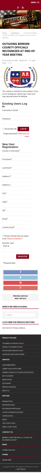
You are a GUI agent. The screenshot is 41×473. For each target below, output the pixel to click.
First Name (7, 159)
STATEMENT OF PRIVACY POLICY (13, 343)
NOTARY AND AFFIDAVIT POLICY (12, 351)
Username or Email (10, 110)
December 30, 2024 (11, 60)
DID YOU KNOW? (7, 376)
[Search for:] (20, 315)
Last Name (7, 167)
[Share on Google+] (20, 288)
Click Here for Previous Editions (13, 328)
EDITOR (24, 60)
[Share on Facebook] (20, 272)
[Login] (23, 7)
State (5, 201)
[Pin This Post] (20, 283)
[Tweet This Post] (20, 278)
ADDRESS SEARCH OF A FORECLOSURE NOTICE (18, 372)
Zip (4, 210)
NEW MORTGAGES (8, 405)
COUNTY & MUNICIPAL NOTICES (12, 412)
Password (6, 119)
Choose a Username (11, 150)
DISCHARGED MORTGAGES (11, 408)
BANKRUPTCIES (7, 401)
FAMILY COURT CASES (9, 427)
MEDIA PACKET (7, 380)
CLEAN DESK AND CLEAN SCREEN (13, 354)
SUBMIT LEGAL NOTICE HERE (11, 369)
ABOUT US (5, 391)
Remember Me (11, 129)
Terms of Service (14, 239)
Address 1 (7, 176)
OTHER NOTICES (7, 416)
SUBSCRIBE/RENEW (8, 365)
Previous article (20, 296)
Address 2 (6, 185)
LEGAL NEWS (6, 383)
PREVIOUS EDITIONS (9, 387)
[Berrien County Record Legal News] (20, 19)
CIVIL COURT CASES (8, 423)
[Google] (18, 7)
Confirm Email (8, 227)
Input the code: (8, 243)
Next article (20, 298)
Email (5, 218)
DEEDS (4, 420)
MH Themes (21, 469)
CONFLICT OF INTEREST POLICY (12, 347)
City (4, 193)
